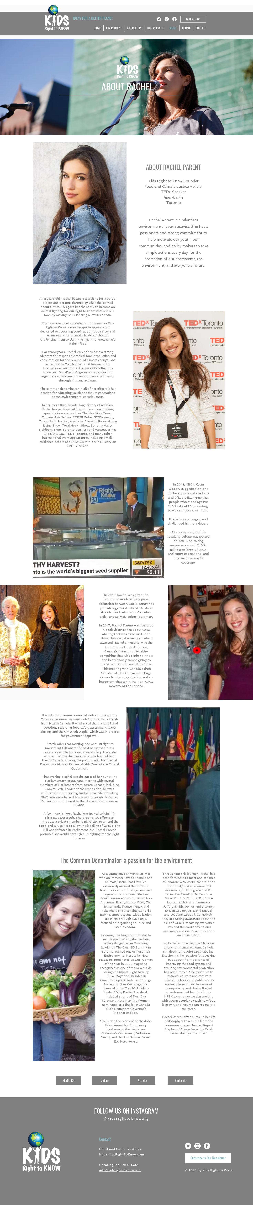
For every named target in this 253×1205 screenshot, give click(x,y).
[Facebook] (174, 19)
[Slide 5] (170, 443)
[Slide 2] (183, 443)
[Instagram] (167, 19)
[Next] (220, 380)
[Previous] (138, 380)
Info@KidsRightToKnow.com (121, 1154)
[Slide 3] (179, 443)
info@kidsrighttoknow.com (120, 1170)
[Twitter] (159, 19)
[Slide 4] (175, 443)
